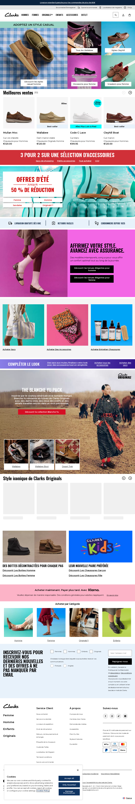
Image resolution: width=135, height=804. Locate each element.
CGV (97, 161)
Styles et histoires (76, 749)
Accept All (69, 778)
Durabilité (73, 754)
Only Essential (69, 785)
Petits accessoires (66, 161)
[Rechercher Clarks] (115, 15)
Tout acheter (85, 161)
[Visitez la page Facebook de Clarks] (105, 725)
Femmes (35, 14)
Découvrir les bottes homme (19, 580)
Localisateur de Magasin (45, 762)
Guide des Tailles (42, 757)
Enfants (59, 14)
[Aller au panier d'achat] (129, 14)
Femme (17, 200)
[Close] (78, 770)
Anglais (70, 675)
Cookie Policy (43, 791)
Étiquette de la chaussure (45, 752)
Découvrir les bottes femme (19, 585)
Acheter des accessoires (59, 349)
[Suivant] (130, 92)
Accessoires (72, 14)
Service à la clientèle (43, 729)
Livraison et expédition (44, 734)
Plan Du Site (74, 744)
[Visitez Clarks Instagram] (112, 725)
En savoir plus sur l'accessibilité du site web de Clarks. (92, 792)
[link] (19, 123)
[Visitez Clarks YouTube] (125, 725)
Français (58, 675)
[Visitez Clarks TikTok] (118, 725)
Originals (97, 661)
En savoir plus (112, 605)
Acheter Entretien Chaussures (105, 349)
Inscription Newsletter (110, 783)
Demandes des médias (78, 734)
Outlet (84, 14)
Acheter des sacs (125, 364)
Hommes (25, 14)
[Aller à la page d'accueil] (12, 15)
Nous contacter (42, 724)
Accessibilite (74, 739)
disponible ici (115, 683)
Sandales (17, 205)
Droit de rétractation (44, 739)
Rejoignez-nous (120, 671)
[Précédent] (123, 92)
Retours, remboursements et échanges (47, 745)
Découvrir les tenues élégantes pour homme (92, 269)
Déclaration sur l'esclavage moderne (82, 783)
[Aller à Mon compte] (123, 14)
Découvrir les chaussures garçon (87, 580)
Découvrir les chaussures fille (85, 585)
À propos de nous (76, 724)
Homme (48, 200)
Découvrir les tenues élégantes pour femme (92, 278)
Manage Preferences (69, 792)
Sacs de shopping (45, 161)
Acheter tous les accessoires (102, 364)
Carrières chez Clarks (77, 729)
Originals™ (47, 14)
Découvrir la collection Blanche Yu (42, 412)
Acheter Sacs (9, 349)
